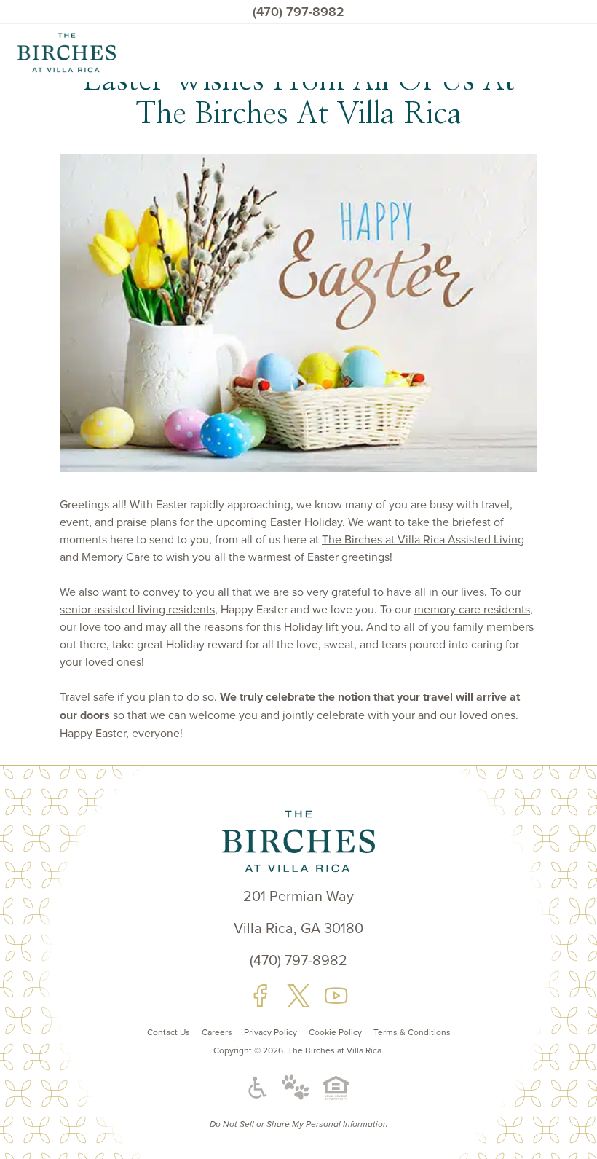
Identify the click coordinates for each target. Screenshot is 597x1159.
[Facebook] (260, 995)
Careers (217, 1032)
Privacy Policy (270, 1032)
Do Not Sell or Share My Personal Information (299, 1124)
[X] (298, 995)
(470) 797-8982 (298, 11)
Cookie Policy (335, 1032)
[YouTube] (336, 995)
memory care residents (472, 609)
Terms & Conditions (412, 1032)
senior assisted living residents (137, 609)
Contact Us (168, 1032)
